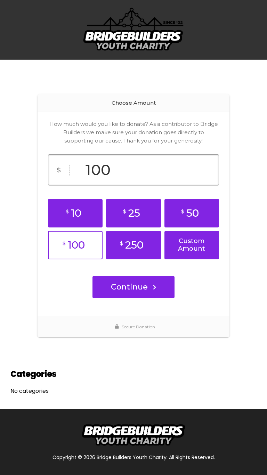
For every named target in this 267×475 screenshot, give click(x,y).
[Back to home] (133, 30)
